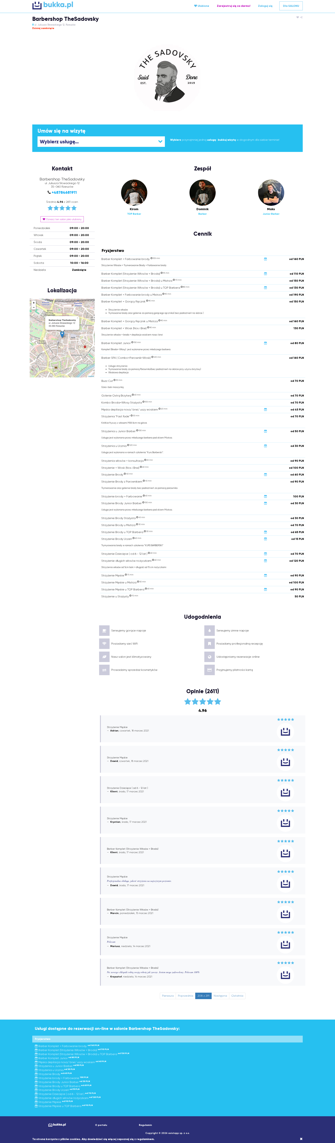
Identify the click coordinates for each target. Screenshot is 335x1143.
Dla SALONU (291, 6)
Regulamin (145, 1125)
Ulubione (203, 6)
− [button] (34, 307)
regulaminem (145, 1139)
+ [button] (34, 303)
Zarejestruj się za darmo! (233, 6)
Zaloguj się (265, 6)
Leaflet (91, 376)
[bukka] (77, 5)
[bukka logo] (57, 1125)
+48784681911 (64, 192)
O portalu (101, 1125)
